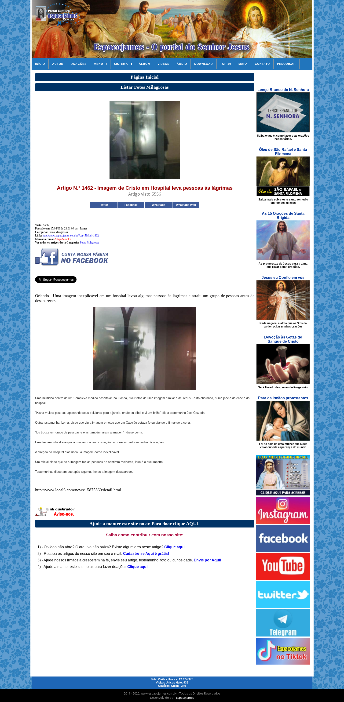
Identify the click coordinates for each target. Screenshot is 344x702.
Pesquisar (286, 63)
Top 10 (225, 63)
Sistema (121, 63)
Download (203, 63)
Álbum (144, 63)
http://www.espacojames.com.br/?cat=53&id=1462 (71, 235)
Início (40, 63)
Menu (98, 63)
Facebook (131, 205)
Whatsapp (158, 205)
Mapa (243, 63)
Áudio (182, 63)
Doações (79, 63)
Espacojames (185, 697)
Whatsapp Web (186, 205)
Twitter (103, 205)
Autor (57, 63)
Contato (262, 63)
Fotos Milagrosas (89, 242)
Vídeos (163, 63)
